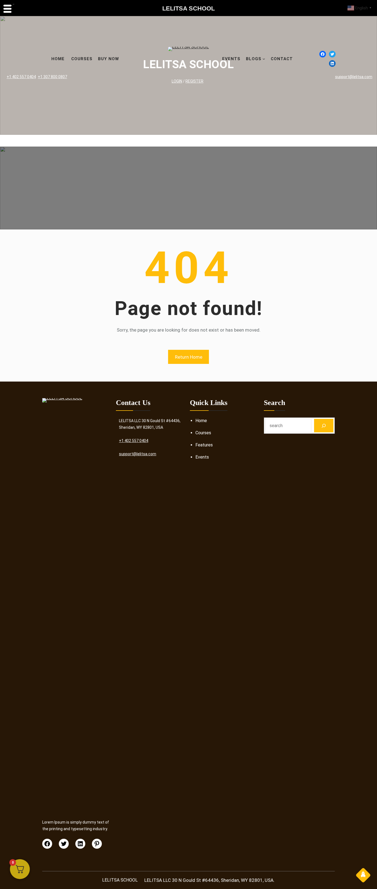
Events (202, 457)
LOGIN (177, 81)
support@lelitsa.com (353, 77)
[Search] (324, 425)
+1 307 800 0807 (52, 77)
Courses (203, 432)
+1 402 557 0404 (21, 77)
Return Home (188, 357)
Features (204, 445)
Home (201, 420)
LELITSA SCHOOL (188, 64)
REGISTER (194, 81)
